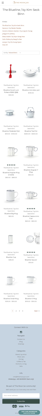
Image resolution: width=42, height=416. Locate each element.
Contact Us (21, 339)
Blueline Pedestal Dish (11, 131)
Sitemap (21, 344)
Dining (21, 359)
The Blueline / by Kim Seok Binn (13, 25)
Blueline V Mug (31, 299)
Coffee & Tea (21, 361)
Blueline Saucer (31, 260)
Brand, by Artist (21, 354)
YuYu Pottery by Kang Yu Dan (12, 39)
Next (36, 311)
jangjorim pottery (8, 34)
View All (5, 45)
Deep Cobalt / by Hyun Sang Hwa (13, 36)
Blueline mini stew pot (31, 90)
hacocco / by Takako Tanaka (11, 28)
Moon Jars (21, 357)
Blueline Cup (11, 257)
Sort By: (6, 52)
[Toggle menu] (2, 2)
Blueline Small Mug (11, 299)
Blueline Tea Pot (31, 131)
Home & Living (21, 364)
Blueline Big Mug (11, 213)
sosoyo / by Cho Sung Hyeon (11, 42)
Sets (21, 366)
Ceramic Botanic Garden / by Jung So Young (17, 31)
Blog (21, 341)
